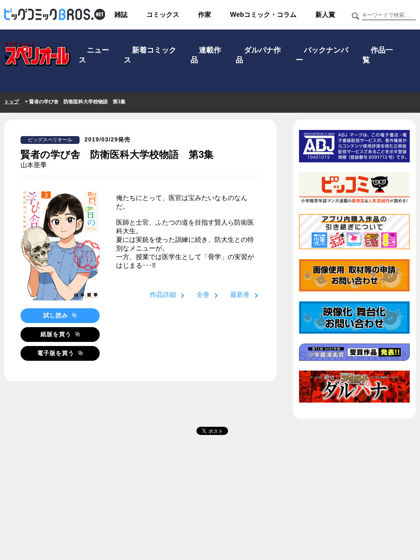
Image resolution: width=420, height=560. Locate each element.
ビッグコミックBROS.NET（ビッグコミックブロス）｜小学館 (54, 15)
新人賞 (325, 14)
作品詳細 (163, 294)
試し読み (56, 315)
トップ (11, 102)
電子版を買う (56, 353)
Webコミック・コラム (263, 14)
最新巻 (240, 294)
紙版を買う (57, 334)
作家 (204, 14)
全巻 (203, 294)
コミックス (162, 14)
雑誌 (121, 14)
